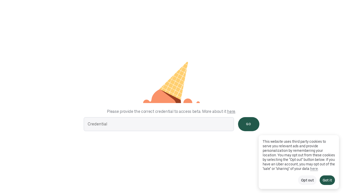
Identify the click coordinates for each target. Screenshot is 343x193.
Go (248, 124)
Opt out (307, 180)
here (231, 111)
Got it (327, 180)
